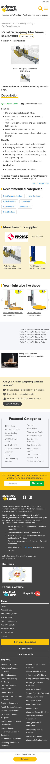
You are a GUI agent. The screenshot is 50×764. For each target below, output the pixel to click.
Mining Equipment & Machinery (37, 679)
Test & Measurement (33, 701)
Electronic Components (9, 703)
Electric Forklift (11, 445)
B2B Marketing (6, 617)
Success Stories (7, 632)
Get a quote (25, 759)
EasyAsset (28, 547)
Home (3, 606)
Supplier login (25, 648)
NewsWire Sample (8, 625)
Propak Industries (17, 41)
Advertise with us (7, 629)
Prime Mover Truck (34, 432)
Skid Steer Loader (34, 445)
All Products (6, 24)
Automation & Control (9, 664)
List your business (25, 642)
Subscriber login (25, 654)
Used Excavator (33, 454)
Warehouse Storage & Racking (37, 712)
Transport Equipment (33, 704)
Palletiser (30, 425)
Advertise (45, 2)
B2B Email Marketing (9, 621)
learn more (12, 403)
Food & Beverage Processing (11, 707)
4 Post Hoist (10, 426)
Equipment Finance (13, 448)
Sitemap (4, 636)
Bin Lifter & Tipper (12, 429)
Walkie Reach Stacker (35, 461)
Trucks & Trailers (32, 708)
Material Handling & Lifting (23, 24)
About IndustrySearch (9, 614)
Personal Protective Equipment (37, 693)
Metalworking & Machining (36, 675)
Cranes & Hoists (7, 692)
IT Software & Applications (11, 739)
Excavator (9, 452)
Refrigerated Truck (34, 435)
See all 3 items (37, 236)
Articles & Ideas (7, 610)
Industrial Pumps (7, 728)
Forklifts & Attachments (10, 711)
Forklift (7, 455)
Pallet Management (33, 689)
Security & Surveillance (34, 697)
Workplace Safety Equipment (36, 740)
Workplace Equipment (34, 736)
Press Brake (32, 429)
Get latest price (27, 36)
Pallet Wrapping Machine (11, 26)
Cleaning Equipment (8, 675)
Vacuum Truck (32, 458)
